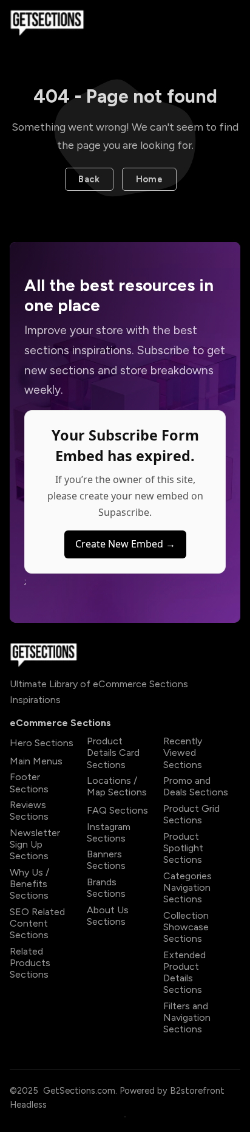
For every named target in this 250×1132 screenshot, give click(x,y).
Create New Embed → (125, 544)
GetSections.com (79, 1090)
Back (89, 179)
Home (149, 179)
